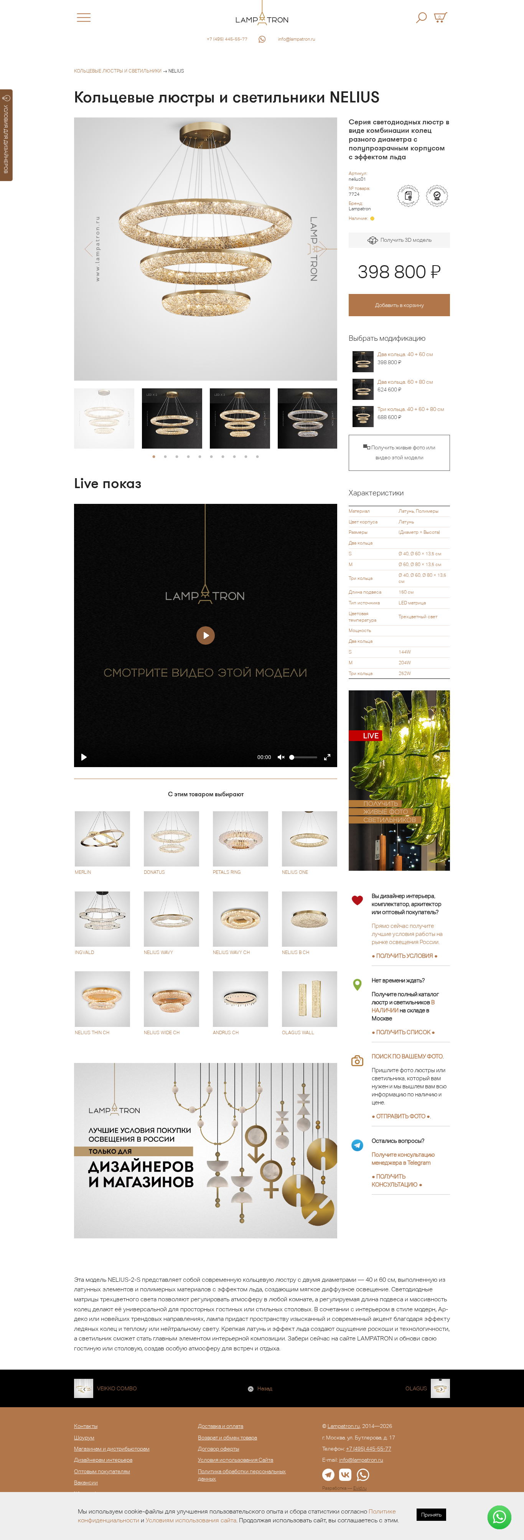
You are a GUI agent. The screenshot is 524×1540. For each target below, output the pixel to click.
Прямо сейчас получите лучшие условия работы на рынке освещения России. (407, 934)
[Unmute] (281, 757)
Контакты (85, 1426)
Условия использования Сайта (235, 1460)
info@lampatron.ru (296, 39)
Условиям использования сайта (191, 1520)
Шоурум (84, 1437)
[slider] (303, 757)
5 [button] (200, 457)
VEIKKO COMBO (117, 1388)
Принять (431, 1515)
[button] (88, 249)
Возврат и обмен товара (227, 1437)
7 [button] (223, 457)
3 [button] (177, 457)
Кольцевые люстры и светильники (117, 71)
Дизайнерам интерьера (103, 1460)
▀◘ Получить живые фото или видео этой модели (399, 452)
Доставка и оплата (220, 1426)
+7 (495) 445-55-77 (227, 39)
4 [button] (188, 457)
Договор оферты (218, 1449)
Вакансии (86, 1482)
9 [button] (246, 457)
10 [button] (257, 457)
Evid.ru (360, 1488)
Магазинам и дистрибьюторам (112, 1449)
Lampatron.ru (344, 1426)
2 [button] (165, 457)
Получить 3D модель (405, 240)
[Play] (84, 757)
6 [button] (211, 457)
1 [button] (154, 457)
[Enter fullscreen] (327, 757)
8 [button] (234, 457)
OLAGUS (416, 1388)
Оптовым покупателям (102, 1471)
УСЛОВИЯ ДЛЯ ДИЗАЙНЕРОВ (6, 139)
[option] (205, 249)
